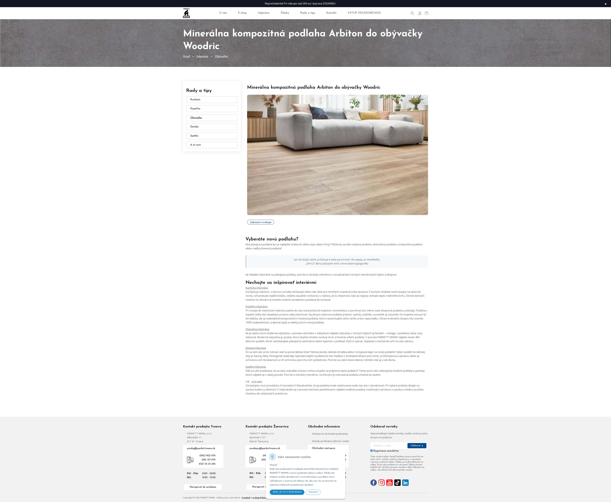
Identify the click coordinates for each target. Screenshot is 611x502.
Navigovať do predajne (203, 487)
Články (285, 13)
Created (246, 497)
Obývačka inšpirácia (257, 329)
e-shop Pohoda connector (265, 497)
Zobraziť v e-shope (260, 222)
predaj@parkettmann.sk (201, 448)
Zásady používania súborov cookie (330, 441)
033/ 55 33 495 (207, 464)
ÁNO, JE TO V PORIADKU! (287, 492)
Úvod (186, 56)
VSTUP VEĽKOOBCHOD (364, 13)
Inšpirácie (264, 13)
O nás (223, 13)
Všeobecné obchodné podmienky (330, 433)
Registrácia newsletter (386, 451)
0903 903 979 (207, 455)
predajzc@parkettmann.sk (264, 448)
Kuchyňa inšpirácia (257, 288)
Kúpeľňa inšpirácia (256, 306)
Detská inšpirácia (256, 348)
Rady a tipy (307, 13)
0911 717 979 (208, 460)
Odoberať (416, 446)
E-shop (242, 13)
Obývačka (221, 56)
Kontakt (331, 13)
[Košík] (426, 13)
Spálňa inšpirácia (256, 367)
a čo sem (257, 381)
